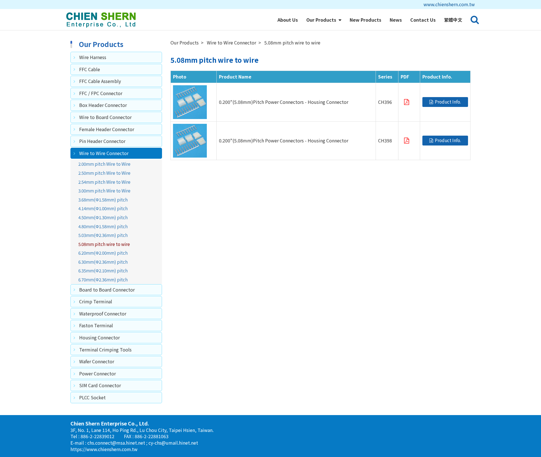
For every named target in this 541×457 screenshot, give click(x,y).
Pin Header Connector (102, 141)
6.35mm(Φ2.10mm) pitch (103, 270)
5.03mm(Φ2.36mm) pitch (103, 235)
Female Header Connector (106, 129)
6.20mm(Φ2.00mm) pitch (103, 253)
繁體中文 (453, 19)
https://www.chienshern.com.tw (104, 449)
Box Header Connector (103, 105)
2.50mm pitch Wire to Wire (104, 173)
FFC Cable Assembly (100, 81)
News (396, 19)
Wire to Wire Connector (103, 153)
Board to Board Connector (107, 289)
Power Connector (97, 373)
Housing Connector (99, 337)
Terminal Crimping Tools (105, 349)
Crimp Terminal (95, 301)
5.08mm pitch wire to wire (104, 244)
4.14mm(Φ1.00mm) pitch (103, 208)
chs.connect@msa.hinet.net (116, 442)
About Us (288, 19)
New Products (365, 19)
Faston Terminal (96, 325)
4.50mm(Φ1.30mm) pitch (103, 217)
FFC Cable (89, 69)
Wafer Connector (96, 361)
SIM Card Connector (100, 385)
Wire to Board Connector (105, 117)
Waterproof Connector (102, 313)
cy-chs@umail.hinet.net (173, 442)
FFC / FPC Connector (100, 93)
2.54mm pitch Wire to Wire (104, 182)
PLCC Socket (92, 397)
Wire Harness (92, 57)
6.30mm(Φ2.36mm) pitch (103, 262)
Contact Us (423, 19)
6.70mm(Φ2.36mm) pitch (103, 279)
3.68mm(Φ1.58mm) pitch (103, 199)
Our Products (321, 19)
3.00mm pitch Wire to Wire (104, 190)
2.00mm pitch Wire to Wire (104, 164)
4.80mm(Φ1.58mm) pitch (103, 226)
